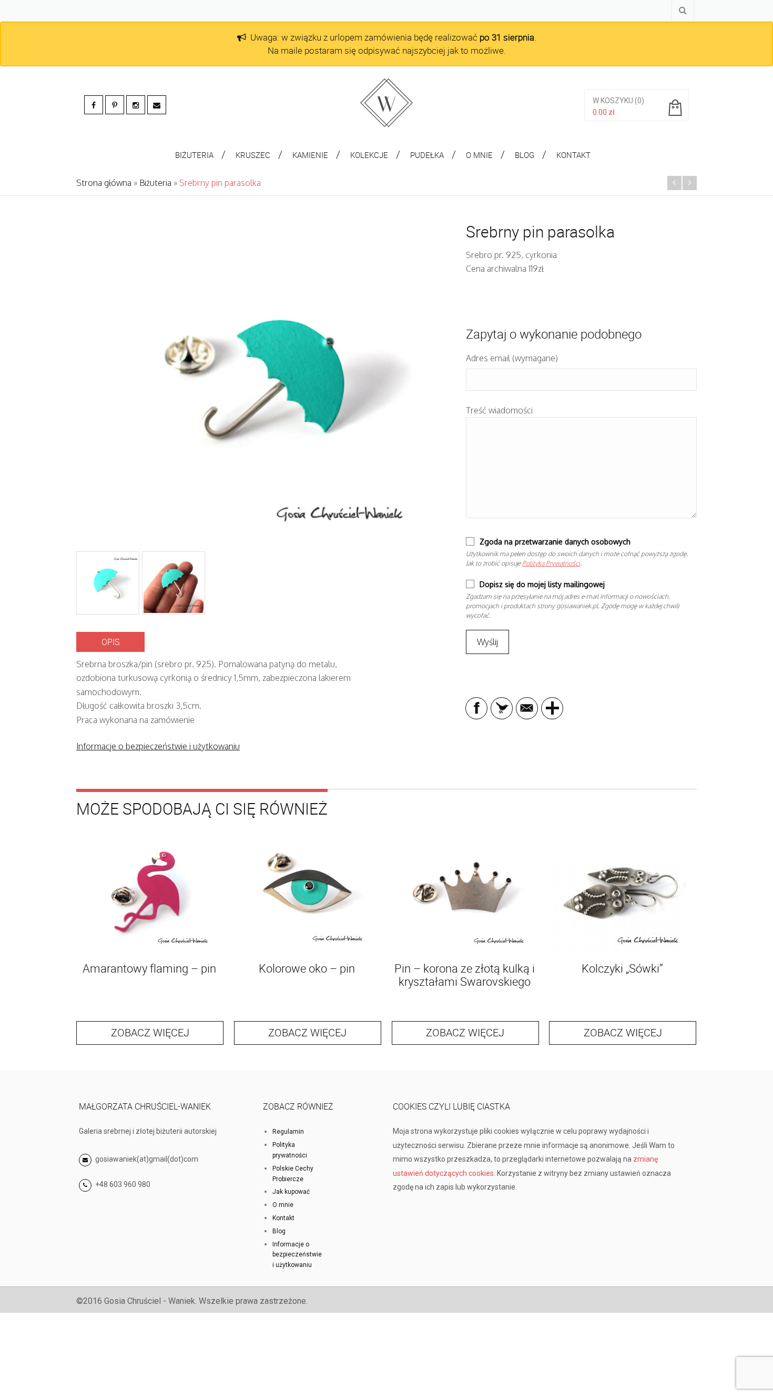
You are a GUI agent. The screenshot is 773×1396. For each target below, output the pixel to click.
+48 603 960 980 (122, 1184)
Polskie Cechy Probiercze (292, 1174)
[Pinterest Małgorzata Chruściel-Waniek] (114, 104)
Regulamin (288, 1131)
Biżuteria (155, 182)
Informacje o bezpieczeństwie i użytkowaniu (158, 746)
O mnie (282, 1205)
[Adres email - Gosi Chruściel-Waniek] (156, 104)
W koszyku (613, 100)
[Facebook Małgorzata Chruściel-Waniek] (93, 104)
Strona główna (103, 182)
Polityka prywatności (289, 1150)
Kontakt (283, 1218)
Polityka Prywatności (551, 563)
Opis (110, 642)
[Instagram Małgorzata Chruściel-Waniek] (135, 104)
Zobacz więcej (150, 1032)
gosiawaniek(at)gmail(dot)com (146, 1159)
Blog (279, 1231)
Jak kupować (291, 1191)
